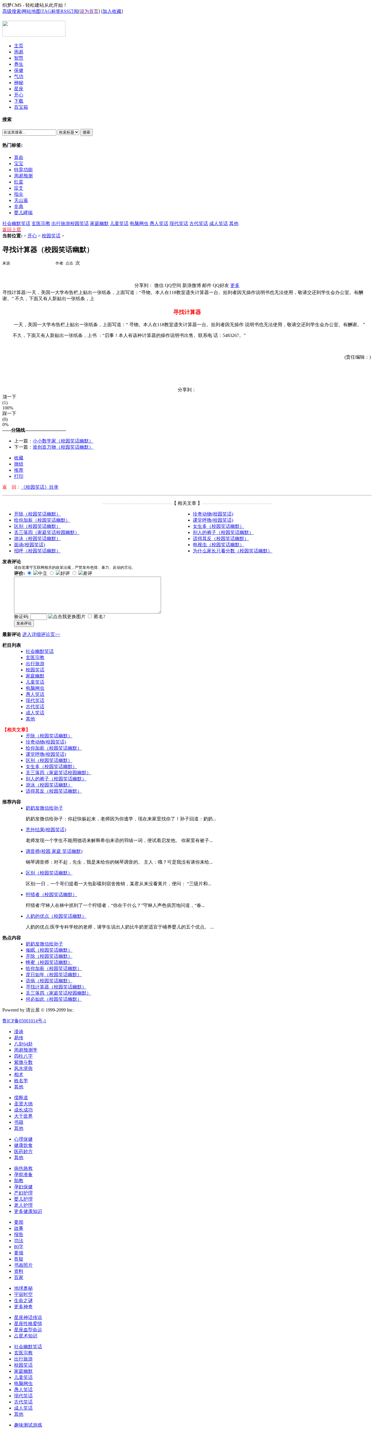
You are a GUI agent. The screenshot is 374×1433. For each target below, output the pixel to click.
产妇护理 (23, 1192)
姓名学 (21, 1080)
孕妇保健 (23, 1186)
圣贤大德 (23, 1103)
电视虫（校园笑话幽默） (218, 544)
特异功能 (23, 169)
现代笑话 (178, 223)
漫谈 (18, 1031)
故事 (18, 1228)
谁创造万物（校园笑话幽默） (63, 447)
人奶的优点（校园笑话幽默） (56, 916)
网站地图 (31, 11)
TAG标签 (50, 11)
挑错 (18, 463)
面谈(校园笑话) (29, 544)
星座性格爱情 (28, 1323)
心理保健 (23, 1139)
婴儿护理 (23, 1199)
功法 (18, 1240)
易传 (18, 1037)
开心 (32, 235)
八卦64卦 (23, 1043)
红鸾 (18, 181)
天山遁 (21, 200)
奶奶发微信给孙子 (44, 807)
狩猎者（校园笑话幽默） (51, 894)
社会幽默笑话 (16, 223)
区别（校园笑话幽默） (37, 526)
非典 (18, 206)
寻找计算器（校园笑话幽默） (56, 986)
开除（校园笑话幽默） (37, 513)
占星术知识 (25, 1335)
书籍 (18, 1122)
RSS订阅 (69, 11)
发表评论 (24, 623)
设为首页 (89, 11)
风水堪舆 (23, 1068)
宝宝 (18, 163)
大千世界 (23, 1116)
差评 (87, 573)
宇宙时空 (23, 1294)
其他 (233, 223)
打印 (18, 476)
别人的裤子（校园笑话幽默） (223, 532)
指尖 (18, 194)
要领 (18, 1252)
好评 (65, 573)
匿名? (99, 616)
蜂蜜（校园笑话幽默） (49, 962)
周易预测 (23, 175)
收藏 (18, 457)
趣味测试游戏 (28, 1424)
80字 (18, 1246)
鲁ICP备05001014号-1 (24, 1020)
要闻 (18, 1222)
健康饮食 (23, 1145)
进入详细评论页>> (41, 634)
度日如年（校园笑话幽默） (54, 974)
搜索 (86, 132)
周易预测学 (25, 1049)
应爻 (18, 188)
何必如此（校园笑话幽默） (54, 999)
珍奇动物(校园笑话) (213, 513)
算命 (18, 157)
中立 (42, 573)
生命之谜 (23, 1300)
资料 (18, 1271)
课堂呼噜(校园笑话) (213, 520)
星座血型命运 (28, 1329)
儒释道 (21, 1097)
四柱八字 (23, 1056)
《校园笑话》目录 (39, 487)
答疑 (18, 1258)
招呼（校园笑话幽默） (37, 550)
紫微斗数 (23, 1062)
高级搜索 (11, 11)
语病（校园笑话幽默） (49, 980)
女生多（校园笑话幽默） (218, 526)
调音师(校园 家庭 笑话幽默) (54, 851)
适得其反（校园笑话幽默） (221, 538)
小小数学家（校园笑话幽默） (63, 440)
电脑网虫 (139, 223)
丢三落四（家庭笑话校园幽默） (46, 532)
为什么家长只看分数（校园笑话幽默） (232, 550)
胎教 (18, 1180)
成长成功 (23, 1109)
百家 (18, 1277)
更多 (235, 285)
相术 (18, 1074)
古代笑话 (198, 223)
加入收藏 (112, 11)
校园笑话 (79, 223)
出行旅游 (60, 223)
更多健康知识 (28, 1211)
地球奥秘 (23, 1288)
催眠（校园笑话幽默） (49, 950)
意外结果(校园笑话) (46, 829)
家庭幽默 (99, 223)
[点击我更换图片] (67, 617)
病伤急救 (23, 1168)
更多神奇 (23, 1306)
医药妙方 (23, 1151)
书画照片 (23, 1265)
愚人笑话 (159, 223)
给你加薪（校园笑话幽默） (42, 520)
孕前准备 (23, 1174)
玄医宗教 (41, 223)
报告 (18, 1234)
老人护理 (23, 1205)
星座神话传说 (28, 1317)
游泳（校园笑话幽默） (37, 538)
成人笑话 (218, 223)
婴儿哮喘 (23, 212)
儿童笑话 (119, 223)
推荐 (18, 470)
